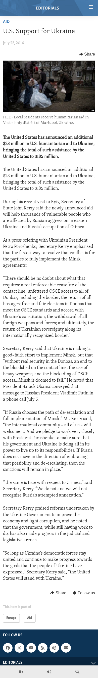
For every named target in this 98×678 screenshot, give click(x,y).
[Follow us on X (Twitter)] (19, 648)
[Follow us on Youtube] (31, 648)
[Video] (20, 671)
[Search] (77, 671)
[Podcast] (54, 648)
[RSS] (42, 648)
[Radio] (49, 671)
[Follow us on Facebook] (8, 648)
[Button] (87, 54)
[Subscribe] (66, 648)
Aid (6, 22)
